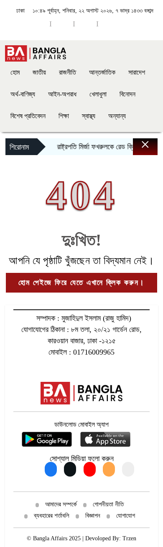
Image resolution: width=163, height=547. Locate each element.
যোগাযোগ (125, 515)
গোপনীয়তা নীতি (108, 504)
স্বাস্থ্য (88, 115)
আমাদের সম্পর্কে (61, 504)
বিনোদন (127, 94)
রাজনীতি (67, 72)
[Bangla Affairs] (35, 53)
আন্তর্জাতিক (102, 72)
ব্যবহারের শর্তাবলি (51, 515)
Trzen (129, 538)
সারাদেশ (136, 72)
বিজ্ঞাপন (92, 515)
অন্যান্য (117, 115)
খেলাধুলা (98, 94)
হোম (15, 72)
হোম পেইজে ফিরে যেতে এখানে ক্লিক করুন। (81, 282)
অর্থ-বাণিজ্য (22, 94)
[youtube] (62, 23)
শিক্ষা (64, 115)
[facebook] (39, 23)
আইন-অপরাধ (62, 94)
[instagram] (86, 23)
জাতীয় (39, 72)
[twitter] (109, 23)
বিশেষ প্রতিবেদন (28, 115)
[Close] (137, 148)
